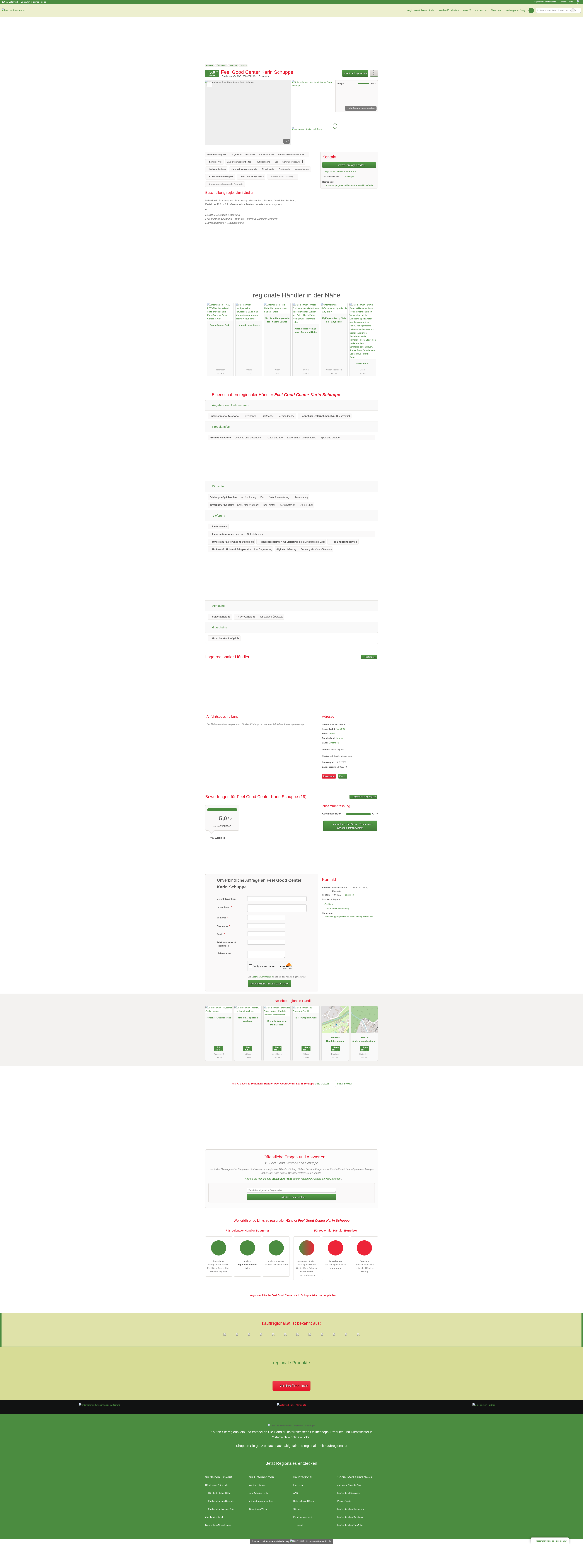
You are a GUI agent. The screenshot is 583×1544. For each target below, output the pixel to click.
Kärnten (340, 738)
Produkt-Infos (220, 426)
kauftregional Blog (515, 10)
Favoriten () (551, 1541)
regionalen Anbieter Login (544, 2)
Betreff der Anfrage (227, 899)
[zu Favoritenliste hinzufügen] (209, 84)
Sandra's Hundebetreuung (335, 1039)
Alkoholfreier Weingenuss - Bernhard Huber (305, 330)
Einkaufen (218, 486)
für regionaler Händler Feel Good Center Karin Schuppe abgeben (218, 1266)
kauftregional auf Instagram (350, 1509)
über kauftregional (214, 1517)
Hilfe (571, 2)
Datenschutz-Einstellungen (218, 1525)
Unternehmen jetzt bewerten (351, 826)
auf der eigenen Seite (335, 1264)
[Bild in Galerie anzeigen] (313, 96)
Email (220, 934)
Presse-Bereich (344, 1501)
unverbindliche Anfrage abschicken (269, 983)
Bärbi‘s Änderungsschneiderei (364, 1039)
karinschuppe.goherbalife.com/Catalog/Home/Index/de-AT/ (350, 185)
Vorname (222, 917)
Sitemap (297, 1509)
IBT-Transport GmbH (306, 1017)
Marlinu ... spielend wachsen (248, 1019)
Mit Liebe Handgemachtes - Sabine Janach (277, 320)
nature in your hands (249, 325)
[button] (248, 112)
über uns (496, 10)
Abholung (218, 605)
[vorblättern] (283, 112)
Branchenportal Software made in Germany (270, 1541)
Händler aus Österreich (216, 1485)
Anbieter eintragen (258, 1485)
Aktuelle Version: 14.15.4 (320, 1541)
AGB (295, 1493)
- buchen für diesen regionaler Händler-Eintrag (364, 1266)
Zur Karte (329, 904)
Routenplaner (370, 657)
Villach (332, 733)
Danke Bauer (362, 363)
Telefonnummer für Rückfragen (227, 944)
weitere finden (247, 1264)
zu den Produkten (449, 10)
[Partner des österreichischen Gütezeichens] (483, 1405)
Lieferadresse (224, 953)
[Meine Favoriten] (531, 10)
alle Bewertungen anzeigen (362, 108)
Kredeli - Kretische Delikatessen (276, 1023)
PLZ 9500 (340, 729)
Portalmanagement (302, 1517)
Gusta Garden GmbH (220, 325)
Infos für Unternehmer (474, 10)
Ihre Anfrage (223, 907)
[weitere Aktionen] (374, 73)
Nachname (222, 926)
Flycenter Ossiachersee (219, 1017)
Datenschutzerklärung (262, 977)
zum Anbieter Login (258, 1493)
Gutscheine (219, 627)
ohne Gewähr (322, 1083)
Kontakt (563, 2)
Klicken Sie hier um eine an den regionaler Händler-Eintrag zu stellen (292, 1179)
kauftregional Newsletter (349, 1493)
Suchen (578, 10)
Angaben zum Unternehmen (230, 405)
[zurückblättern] (212, 112)
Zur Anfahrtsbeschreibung (336, 908)
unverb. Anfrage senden (355, 73)
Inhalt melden (344, 1083)
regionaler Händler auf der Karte (340, 171)
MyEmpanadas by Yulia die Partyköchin (334, 320)
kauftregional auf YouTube (350, 1525)
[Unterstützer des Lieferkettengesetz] (99, 1405)
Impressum (298, 1485)
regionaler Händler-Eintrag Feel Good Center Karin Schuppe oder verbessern (306, 1268)
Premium (372, 292)
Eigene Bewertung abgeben (364, 797)
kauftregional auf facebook (350, 1517)
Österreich (334, 742)
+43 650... (336, 176)
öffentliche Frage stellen (293, 1197)
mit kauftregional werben (261, 1501)
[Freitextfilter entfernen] (573, 10)
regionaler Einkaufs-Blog (349, 1485)
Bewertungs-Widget (258, 1509)
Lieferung (218, 515)
